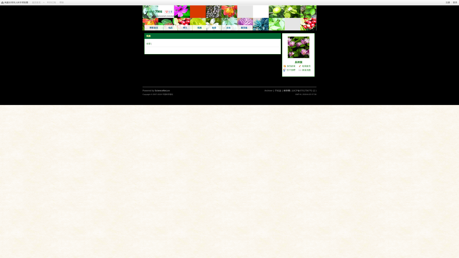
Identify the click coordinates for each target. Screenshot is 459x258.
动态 (170, 28)
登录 (455, 2)
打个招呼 (291, 70)
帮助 (62, 2)
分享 (170, 12)
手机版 (278, 90)
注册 (448, 2)
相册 (214, 28)
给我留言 (306, 66)
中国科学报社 (167, 94)
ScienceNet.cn (162, 90)
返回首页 (36, 2)
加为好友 (291, 66)
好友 (228, 28)
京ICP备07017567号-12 (303, 90)
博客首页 (154, 28)
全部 (148, 43)
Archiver (268, 90)
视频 (199, 28)
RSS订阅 (51, 2)
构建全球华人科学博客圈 (16, 2)
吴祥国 (298, 62)
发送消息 (306, 70)
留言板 (244, 28)
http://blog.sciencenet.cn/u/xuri (160, 16)
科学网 (287, 90)
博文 (185, 28)
